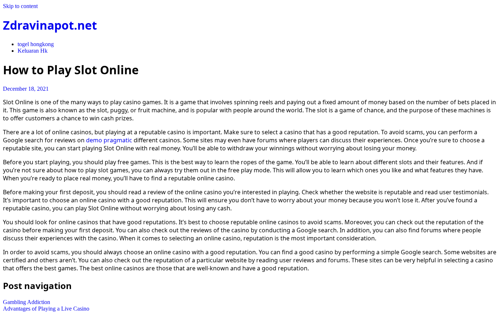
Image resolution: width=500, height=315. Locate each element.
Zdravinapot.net (50, 25)
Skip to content (20, 6)
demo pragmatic (109, 140)
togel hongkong (36, 44)
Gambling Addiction (26, 302)
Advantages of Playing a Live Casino (46, 308)
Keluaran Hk (33, 51)
